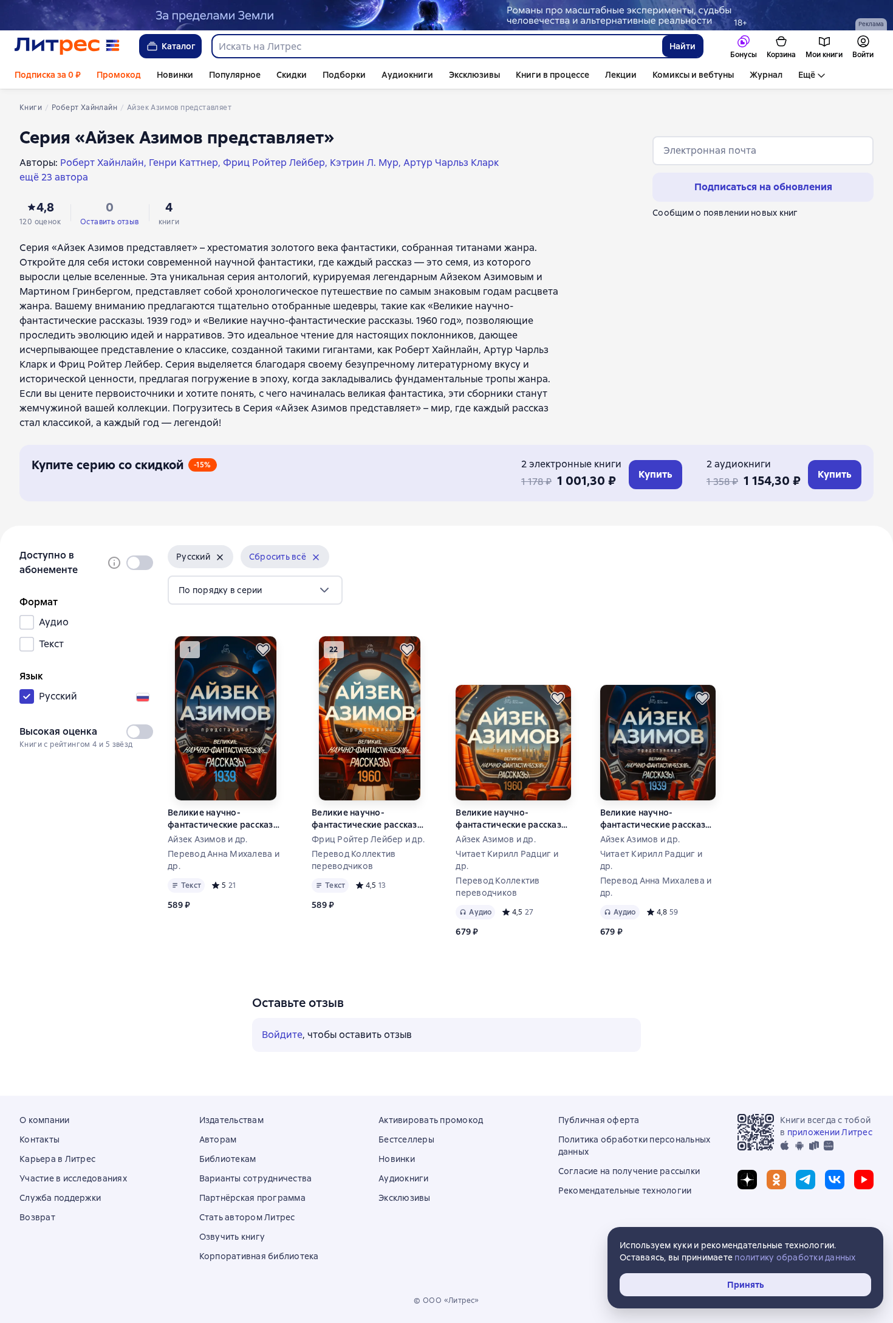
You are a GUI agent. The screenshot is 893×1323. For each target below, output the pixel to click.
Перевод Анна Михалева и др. (223, 859)
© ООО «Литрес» (446, 1300)
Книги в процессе (552, 74)
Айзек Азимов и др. (208, 839)
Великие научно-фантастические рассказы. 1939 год (224, 819)
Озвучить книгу (232, 1236)
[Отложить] (263, 649)
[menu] (255, 590)
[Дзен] (747, 1179)
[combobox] (436, 46)
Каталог (179, 46)
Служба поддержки (60, 1197)
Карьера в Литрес (57, 1158)
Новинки (175, 74)
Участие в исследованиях (73, 1178)
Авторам (218, 1139)
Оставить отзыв (109, 222)
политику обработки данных (794, 1257)
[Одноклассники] (776, 1179)
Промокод (119, 74)
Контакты (39, 1139)
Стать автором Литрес (247, 1217)
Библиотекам (227, 1158)
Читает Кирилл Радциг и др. (507, 859)
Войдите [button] (282, 1034)
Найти (682, 46)
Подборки (344, 74)
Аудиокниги (407, 74)
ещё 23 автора (53, 177)
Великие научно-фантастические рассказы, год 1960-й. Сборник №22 (512, 819)
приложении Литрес (829, 1132)
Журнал (766, 74)
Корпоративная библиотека (259, 1256)
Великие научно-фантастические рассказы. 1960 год (368, 819)
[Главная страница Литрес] (67, 46)
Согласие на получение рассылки (629, 1171)
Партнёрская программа (252, 1197)
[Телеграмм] (805, 1179)
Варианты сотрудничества (255, 1178)
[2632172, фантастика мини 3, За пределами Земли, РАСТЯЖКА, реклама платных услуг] (446, 15)
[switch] (139, 562)
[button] (200, 556)
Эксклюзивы (474, 74)
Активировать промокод (430, 1120)
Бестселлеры (406, 1139)
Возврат (37, 1217)
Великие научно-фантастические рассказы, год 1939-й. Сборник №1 (657, 819)
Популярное (235, 74)
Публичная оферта (599, 1120)
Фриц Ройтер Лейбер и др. (368, 839)
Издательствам (231, 1120)
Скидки (291, 74)
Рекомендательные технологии (625, 1190)
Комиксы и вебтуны (693, 74)
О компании (44, 1120)
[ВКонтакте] (834, 1179)
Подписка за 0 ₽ (48, 74)
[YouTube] (864, 1179)
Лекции (621, 74)
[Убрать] (220, 557)
